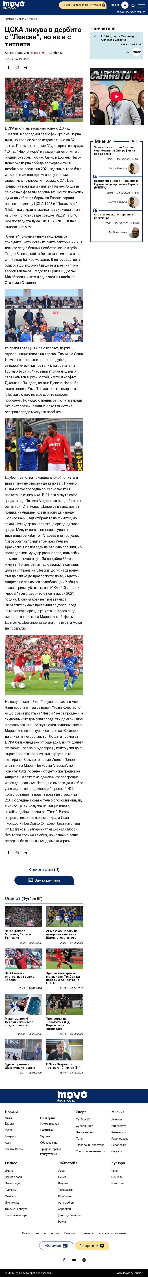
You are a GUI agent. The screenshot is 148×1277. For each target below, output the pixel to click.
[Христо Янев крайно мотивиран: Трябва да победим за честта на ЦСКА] (64, 958)
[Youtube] (74, 1260)
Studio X (138, 1273)
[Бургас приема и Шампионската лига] (23, 1049)
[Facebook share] (8, 67)
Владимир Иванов (27, 53)
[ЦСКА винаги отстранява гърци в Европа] (23, 958)
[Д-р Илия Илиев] (134, 232)
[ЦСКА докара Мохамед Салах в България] (23, 916)
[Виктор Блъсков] (134, 168)
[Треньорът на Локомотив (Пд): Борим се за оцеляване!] (64, 1004)
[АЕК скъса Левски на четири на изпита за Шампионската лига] (64, 916)
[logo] (14, 5)
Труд (127, 52)
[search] (133, 5)
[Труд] (72, 1096)
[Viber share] (17, 67)
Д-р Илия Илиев (117, 232)
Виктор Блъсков (117, 168)
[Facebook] (64, 1260)
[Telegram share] (25, 67)
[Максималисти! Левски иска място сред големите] (23, 1004)
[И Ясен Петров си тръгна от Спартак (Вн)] (64, 1049)
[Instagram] (84, 1260)
